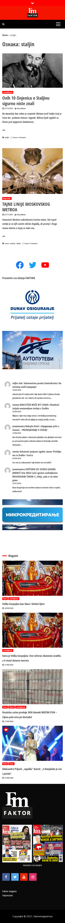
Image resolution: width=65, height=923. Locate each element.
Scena (11, 763)
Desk (5, 598)
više (3, 130)
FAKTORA (30, 278)
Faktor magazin (9, 891)
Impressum (7, 895)
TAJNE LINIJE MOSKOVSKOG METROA (26, 207)
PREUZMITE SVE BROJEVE (32, 865)
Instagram (33, 877)
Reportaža (7, 198)
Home (5, 35)
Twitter (15, 877)
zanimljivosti (7, 92)
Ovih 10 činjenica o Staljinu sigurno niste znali (25, 100)
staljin (7, 137)
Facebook (6, 877)
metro (7, 243)
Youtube (24, 877)
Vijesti (11, 707)
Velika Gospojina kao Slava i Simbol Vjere (23, 604)
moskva (12, 243)
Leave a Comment (19, 137)
